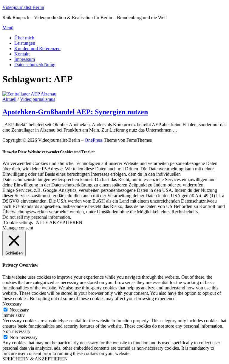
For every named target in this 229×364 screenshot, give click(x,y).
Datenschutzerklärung (34, 64)
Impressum (24, 59)
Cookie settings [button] (18, 222)
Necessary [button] (12, 303)
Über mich (24, 37)
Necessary (19, 309)
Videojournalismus (37, 99)
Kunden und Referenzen (37, 48)
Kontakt (22, 53)
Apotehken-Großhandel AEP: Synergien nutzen (75, 112)
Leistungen (24, 43)
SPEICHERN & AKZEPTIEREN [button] (35, 358)
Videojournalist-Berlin (23, 7)
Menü (7, 27)
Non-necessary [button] (16, 331)
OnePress (94, 140)
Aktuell (9, 99)
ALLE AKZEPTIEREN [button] (59, 222)
